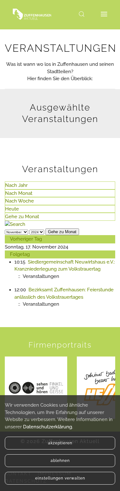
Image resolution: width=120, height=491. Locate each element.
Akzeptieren (60, 443)
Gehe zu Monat (22, 216)
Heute (12, 209)
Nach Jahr (16, 185)
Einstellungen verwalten (60, 478)
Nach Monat (18, 193)
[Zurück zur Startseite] (32, 14)
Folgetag (20, 254)
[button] (81, 14)
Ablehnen (60, 460)
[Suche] (15, 224)
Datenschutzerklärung (47, 427)
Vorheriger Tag (26, 239)
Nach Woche (19, 201)
